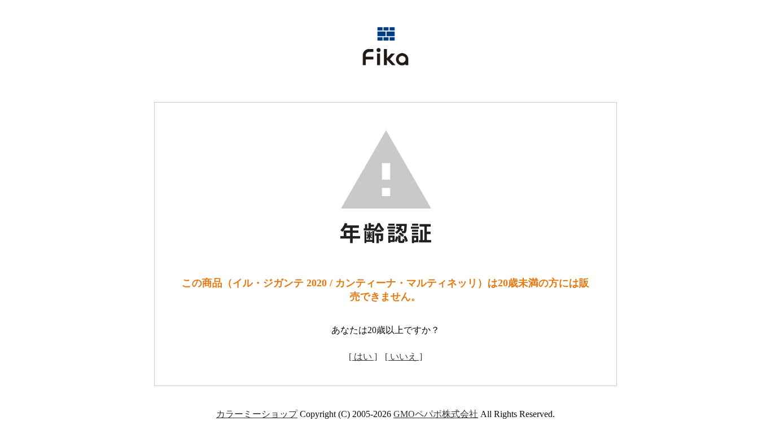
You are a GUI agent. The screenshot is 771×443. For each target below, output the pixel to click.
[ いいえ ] (403, 356)
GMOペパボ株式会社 (435, 414)
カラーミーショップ (256, 414)
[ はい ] (363, 356)
